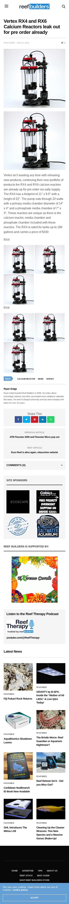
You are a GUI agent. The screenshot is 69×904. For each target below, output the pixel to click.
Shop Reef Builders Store (34, 880)
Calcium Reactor (26, 379)
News (40, 379)
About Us (52, 871)
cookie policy (20, 889)
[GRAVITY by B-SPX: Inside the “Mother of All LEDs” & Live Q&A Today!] (51, 673)
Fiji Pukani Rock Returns (18, 698)
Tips (40, 871)
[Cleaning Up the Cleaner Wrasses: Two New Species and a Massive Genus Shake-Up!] (51, 809)
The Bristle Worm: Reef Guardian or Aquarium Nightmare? (49, 741)
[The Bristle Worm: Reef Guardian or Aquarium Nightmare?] (51, 719)
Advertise (27, 871)
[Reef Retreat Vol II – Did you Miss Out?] (51, 762)
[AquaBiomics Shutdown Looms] (18, 720)
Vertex (50, 379)
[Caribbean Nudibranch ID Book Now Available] (18, 766)
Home (15, 871)
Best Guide (43, 875)
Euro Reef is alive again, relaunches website (34, 452)
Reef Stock (26, 875)
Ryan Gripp (9, 43)
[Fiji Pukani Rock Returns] (18, 676)
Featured (9, 694)
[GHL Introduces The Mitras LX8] (18, 809)
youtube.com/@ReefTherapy (22, 637)
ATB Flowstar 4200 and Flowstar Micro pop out (34, 437)
